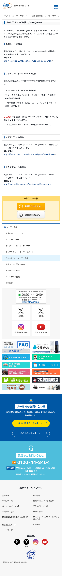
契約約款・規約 (8, 512)
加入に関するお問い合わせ (30, 423)
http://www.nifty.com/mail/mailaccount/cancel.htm (27, 184)
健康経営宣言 (38, 512)
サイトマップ (7, 530)
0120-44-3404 (33, 462)
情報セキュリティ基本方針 (43, 501)
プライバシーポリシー (41, 506)
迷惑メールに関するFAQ (15, 264)
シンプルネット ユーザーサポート (19, 252)
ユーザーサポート (19, 16)
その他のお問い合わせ (30, 433)
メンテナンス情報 (13, 277)
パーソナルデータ (9, 506)
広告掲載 (36, 524)
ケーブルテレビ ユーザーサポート (19, 246)
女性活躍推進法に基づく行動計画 (15, 517)
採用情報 (36, 495)
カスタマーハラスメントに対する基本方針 (46, 518)
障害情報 (9, 283)
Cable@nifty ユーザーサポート (46, 16)
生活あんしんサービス (14, 233)
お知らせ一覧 (7, 501)
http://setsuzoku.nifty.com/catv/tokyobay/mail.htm (27, 61)
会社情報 (5, 495)
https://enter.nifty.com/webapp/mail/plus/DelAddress (29, 154)
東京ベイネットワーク (16, 6)
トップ (5, 16)
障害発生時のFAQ (12, 270)
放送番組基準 (7, 525)
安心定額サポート (13, 239)
